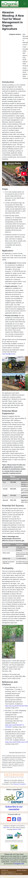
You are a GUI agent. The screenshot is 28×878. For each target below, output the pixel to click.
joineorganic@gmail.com (8, 872)
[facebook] (14, 819)
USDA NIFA (6, 827)
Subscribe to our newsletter (14, 808)
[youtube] (9, 819)
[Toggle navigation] (24, 3)
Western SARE (17, 829)
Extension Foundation (19, 784)
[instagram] (19, 819)
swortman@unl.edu (8, 354)
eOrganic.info (19, 864)
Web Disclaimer (8, 877)
